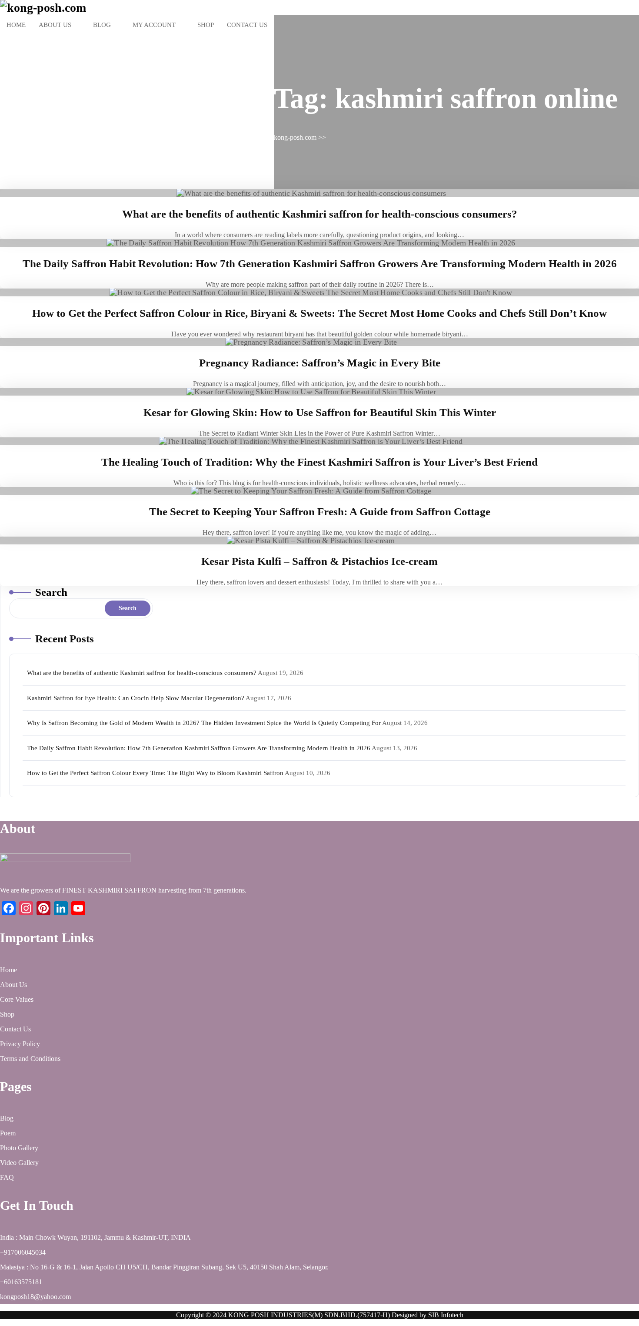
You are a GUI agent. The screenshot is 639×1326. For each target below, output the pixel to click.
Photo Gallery (19, 1147)
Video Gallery (19, 1162)
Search (51, 592)
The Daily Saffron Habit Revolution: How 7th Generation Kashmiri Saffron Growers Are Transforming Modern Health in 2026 (320, 263)
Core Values (16, 999)
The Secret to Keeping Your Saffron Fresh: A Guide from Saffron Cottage (319, 511)
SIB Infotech (445, 1315)
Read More (319, 193)
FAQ (7, 1177)
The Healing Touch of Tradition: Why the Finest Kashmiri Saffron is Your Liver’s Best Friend (319, 462)
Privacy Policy (20, 1043)
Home (16, 24)
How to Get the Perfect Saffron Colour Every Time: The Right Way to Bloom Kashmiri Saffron (155, 772)
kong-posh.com (295, 137)
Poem (8, 1133)
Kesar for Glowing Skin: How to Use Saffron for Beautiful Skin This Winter (319, 412)
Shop (205, 24)
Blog (102, 24)
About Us (55, 24)
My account (154, 24)
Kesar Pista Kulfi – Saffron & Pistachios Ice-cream (319, 561)
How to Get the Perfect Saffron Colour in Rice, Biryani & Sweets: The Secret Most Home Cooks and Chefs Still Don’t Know (319, 313)
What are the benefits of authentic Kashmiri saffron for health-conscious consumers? (319, 214)
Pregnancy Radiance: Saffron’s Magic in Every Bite (319, 363)
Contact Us (247, 24)
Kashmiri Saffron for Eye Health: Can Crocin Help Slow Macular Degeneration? (135, 698)
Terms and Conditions (30, 1058)
